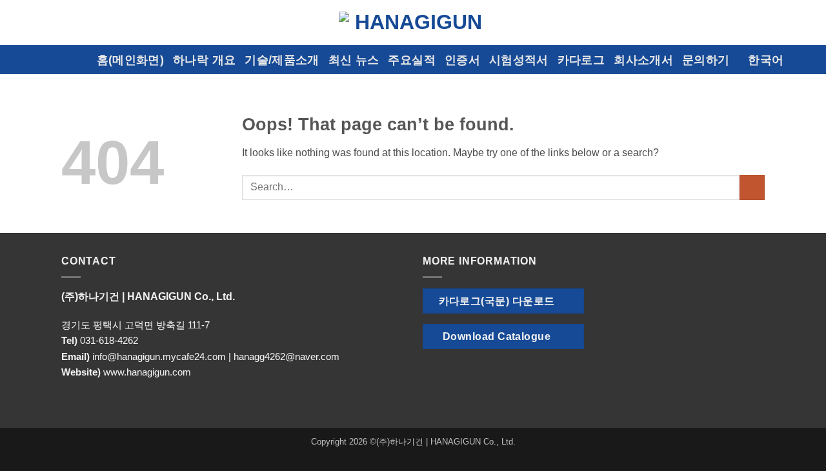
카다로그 (581, 60)
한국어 (765, 60)
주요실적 (411, 60)
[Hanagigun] (413, 22)
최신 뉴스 (353, 60)
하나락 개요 (204, 60)
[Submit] (752, 187)
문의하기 (705, 60)
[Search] (809, 59)
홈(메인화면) (130, 60)
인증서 (462, 60)
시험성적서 (519, 60)
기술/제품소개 (282, 60)
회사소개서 (643, 60)
